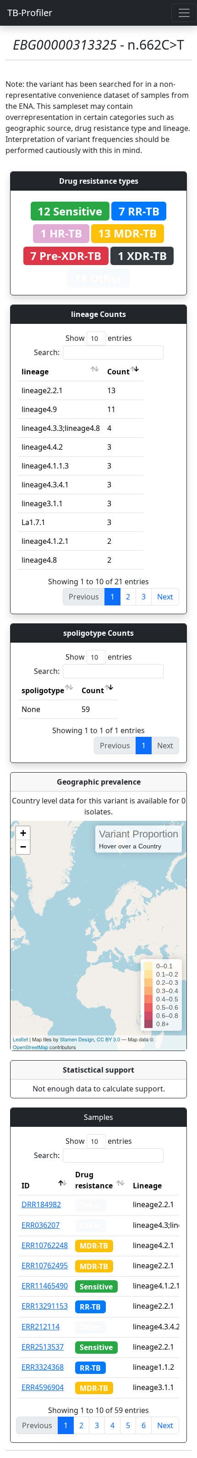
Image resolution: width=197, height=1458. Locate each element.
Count (118, 372)
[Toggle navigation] (184, 13)
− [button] (23, 847)
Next (165, 597)
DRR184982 (41, 1204)
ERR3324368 (43, 1367)
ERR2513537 (43, 1347)
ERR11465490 (45, 1286)
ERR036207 (41, 1225)
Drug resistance (94, 1180)
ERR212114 (41, 1327)
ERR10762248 (45, 1245)
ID (26, 1186)
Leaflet (20, 1039)
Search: (47, 352)
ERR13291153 (45, 1306)
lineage (35, 372)
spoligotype (43, 690)
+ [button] (23, 833)
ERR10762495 (45, 1265)
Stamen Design (77, 1039)
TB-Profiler (29, 12)
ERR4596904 (43, 1387)
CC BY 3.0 (108, 1039)
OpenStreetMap (30, 1047)
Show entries (99, 338)
